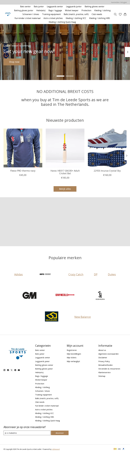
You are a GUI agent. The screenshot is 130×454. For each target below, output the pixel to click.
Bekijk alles (65, 188)
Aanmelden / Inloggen (119, 2)
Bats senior (25, 6)
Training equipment (51, 14)
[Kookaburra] (100, 295)
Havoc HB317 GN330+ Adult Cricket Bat (65, 172)
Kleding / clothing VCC (76, 18)
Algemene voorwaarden (108, 354)
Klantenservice (104, 372)
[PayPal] (123, 449)
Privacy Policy (104, 361)
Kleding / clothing (102, 10)
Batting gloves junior (23, 10)
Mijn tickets (71, 357)
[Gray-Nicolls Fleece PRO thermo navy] (23, 148)
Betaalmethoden (105, 365)
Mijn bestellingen (74, 354)
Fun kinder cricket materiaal (27, 18)
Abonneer (60, 433)
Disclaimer (102, 357)
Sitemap (101, 376)
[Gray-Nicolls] (65, 295)
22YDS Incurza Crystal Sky (107, 170)
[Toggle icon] (115, 14)
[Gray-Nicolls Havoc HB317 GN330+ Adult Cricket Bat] (65, 148)
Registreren (72, 350)
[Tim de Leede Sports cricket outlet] (7, 14)
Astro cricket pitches (53, 18)
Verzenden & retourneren (109, 368)
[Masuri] (51, 317)
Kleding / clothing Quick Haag (62, 22)
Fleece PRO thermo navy (22, 170)
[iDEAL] (115, 449)
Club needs (97, 14)
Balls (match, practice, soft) (76, 14)
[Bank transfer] (119, 449)
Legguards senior (55, 6)
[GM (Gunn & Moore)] (30, 295)
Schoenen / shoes (30, 14)
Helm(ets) (40, 10)
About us (102, 350)
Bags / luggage (55, 10)
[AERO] (45, 274)
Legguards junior (74, 6)
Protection (86, 10)
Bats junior (39, 6)
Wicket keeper (71, 10)
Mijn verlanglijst (73, 361)
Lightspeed (56, 449)
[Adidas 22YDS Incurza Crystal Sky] (107, 148)
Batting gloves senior (94, 6)
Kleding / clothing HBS (99, 18)
